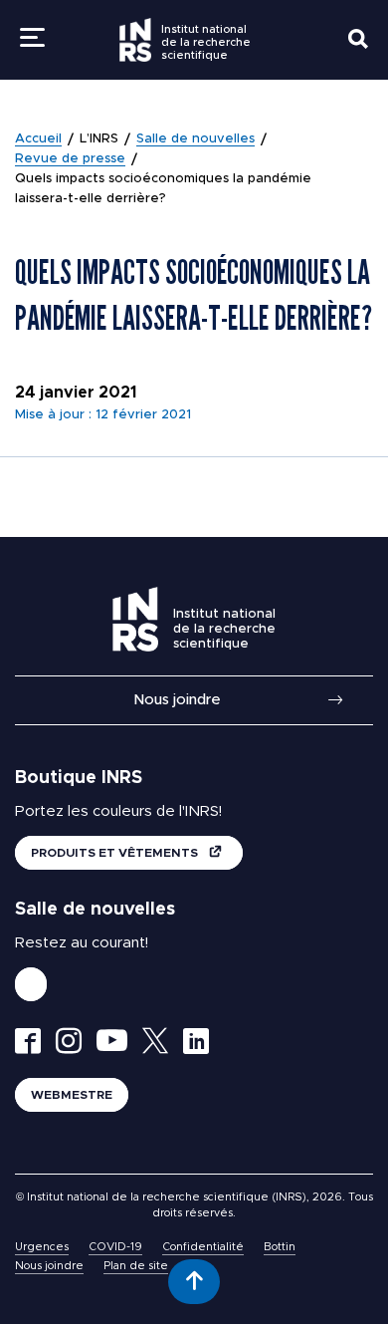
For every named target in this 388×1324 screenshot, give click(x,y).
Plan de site (135, 1265)
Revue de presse (70, 158)
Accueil (38, 138)
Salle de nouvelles (195, 138)
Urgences (42, 1246)
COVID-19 (115, 1246)
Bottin (279, 1246)
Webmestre (71, 1095)
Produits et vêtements (116, 853)
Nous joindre (177, 699)
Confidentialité (203, 1246)
